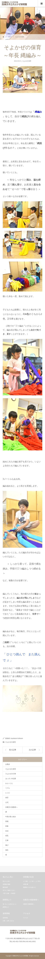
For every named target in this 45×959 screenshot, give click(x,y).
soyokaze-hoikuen (16, 738)
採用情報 (5, 917)
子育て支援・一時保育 (9, 893)
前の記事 (12, 750)
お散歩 (7, 764)
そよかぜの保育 (26, 61)
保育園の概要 (6, 884)
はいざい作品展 (10, 778)
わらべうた (9, 783)
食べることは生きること (9, 904)
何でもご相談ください (9, 890)
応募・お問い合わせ (8, 920)
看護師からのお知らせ (29, 887)
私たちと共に (6, 881)
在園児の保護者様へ (28, 904)
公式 (6, 802)
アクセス (25, 917)
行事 (6, 840)
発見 (6, 835)
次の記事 (32, 750)
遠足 (6, 850)
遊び (6, 845)
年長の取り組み (10, 816)
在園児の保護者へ (11, 807)
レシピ (7, 793)
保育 (6, 797)
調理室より (6, 907)
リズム (7, 788)
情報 (6, 821)
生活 (6, 831)
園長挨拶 (5, 887)
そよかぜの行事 (10, 774)
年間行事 (25, 884)
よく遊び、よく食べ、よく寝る (32, 881)
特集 (6, 826)
